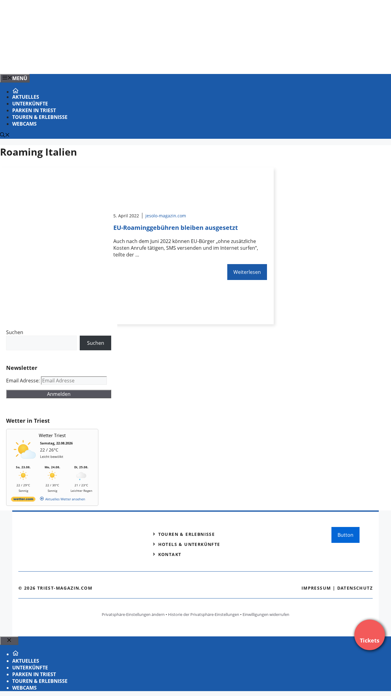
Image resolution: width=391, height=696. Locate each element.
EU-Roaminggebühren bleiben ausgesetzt (175, 227)
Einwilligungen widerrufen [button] (266, 614)
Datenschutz (355, 588)
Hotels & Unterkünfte (189, 544)
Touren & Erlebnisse (40, 117)
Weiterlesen (247, 272)
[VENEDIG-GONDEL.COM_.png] (123, 62)
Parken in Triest (34, 110)
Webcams (24, 123)
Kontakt (169, 554)
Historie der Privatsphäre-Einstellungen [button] (203, 614)
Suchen (14, 332)
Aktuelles (25, 97)
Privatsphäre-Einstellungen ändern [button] (133, 614)
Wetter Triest (52, 435)
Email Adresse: (23, 380)
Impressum (316, 588)
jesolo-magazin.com (165, 216)
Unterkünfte (30, 103)
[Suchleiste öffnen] (5, 135)
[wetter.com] (23, 500)
